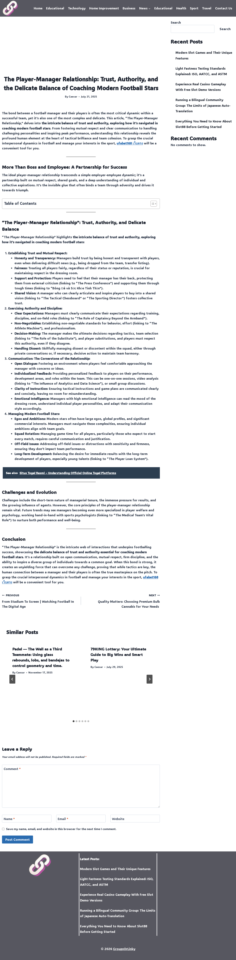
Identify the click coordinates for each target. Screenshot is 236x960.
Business (129, 8)
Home (38, 8)
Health (181, 8)
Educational (55, 8)
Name (9, 819)
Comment (12, 769)
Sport (194, 8)
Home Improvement (104, 8)
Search (176, 22)
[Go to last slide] (12, 679)
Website (118, 819)
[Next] (149, 679)
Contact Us (223, 8)
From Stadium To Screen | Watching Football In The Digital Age (38, 601)
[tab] (73, 721)
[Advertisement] (81, 47)
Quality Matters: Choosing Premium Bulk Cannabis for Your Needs (129, 601)
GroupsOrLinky (124, 949)
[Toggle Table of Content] (152, 204)
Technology (77, 8)
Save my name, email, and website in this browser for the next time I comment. (61, 829)
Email (63, 819)
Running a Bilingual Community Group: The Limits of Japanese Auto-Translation (203, 105)
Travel (206, 8)
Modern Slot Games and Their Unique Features (115, 869)
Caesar (73, 96)
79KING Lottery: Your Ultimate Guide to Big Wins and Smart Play (118, 654)
